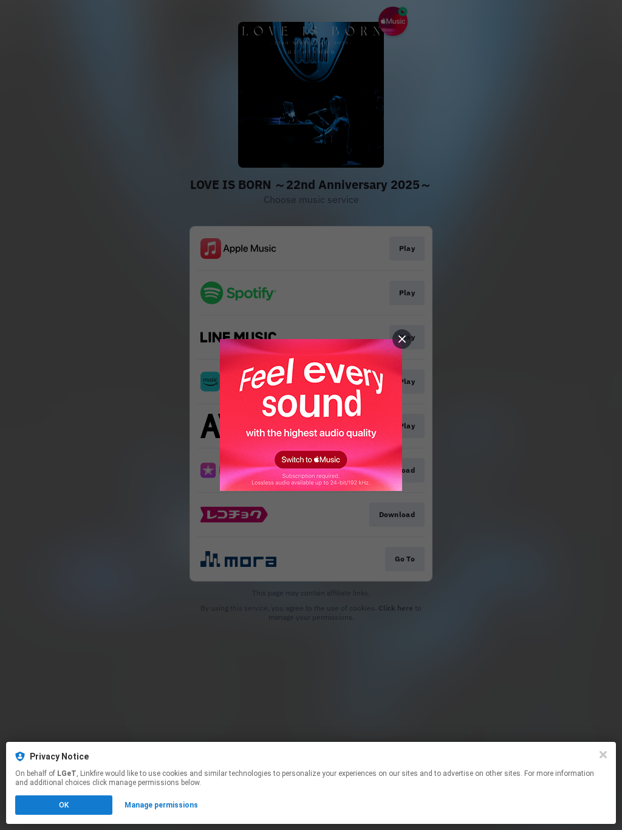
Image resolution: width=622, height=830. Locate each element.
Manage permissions (161, 805)
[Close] (603, 754)
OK (64, 805)
